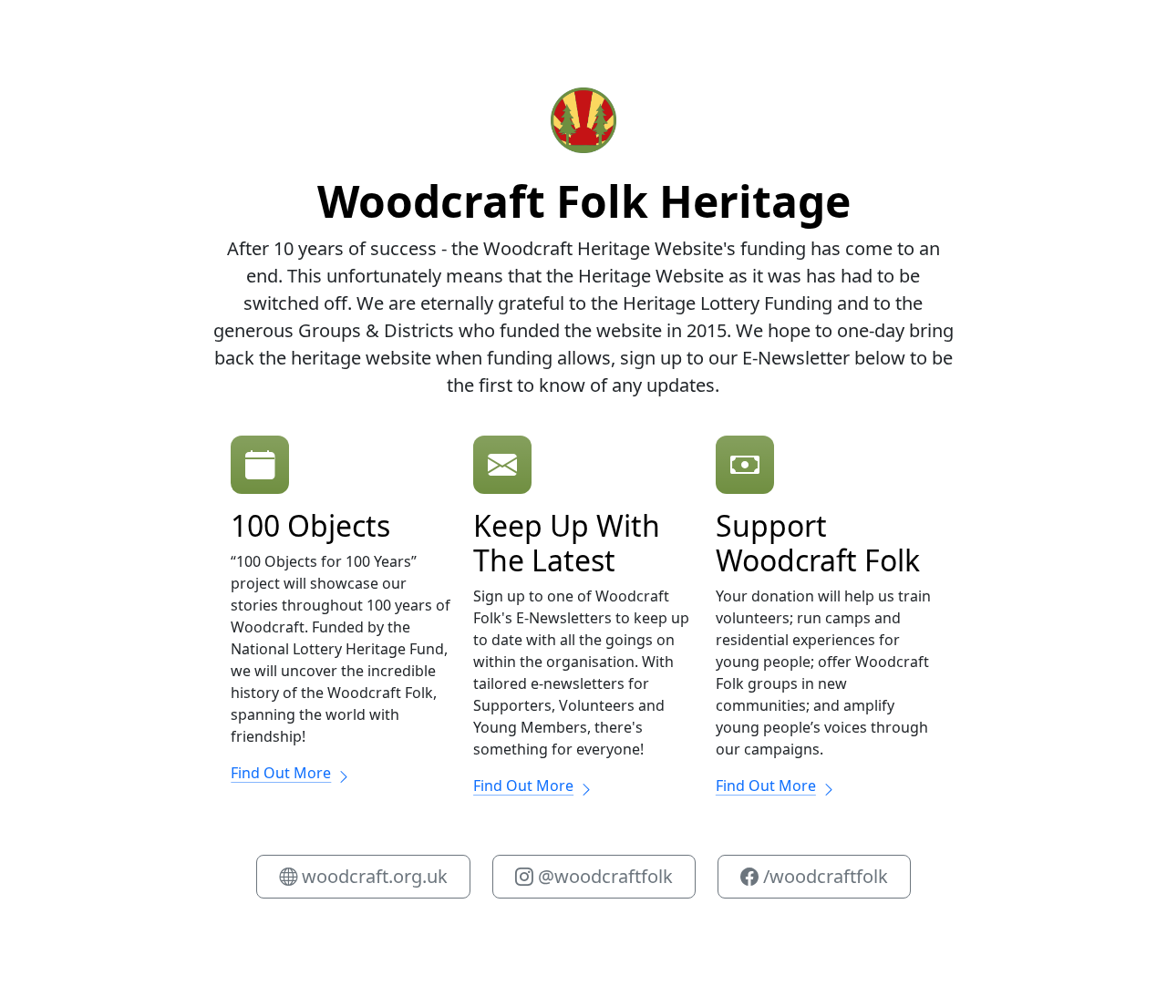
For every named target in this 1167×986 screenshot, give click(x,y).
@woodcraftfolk (603, 876)
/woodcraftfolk (823, 876)
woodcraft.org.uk (372, 876)
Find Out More (281, 773)
